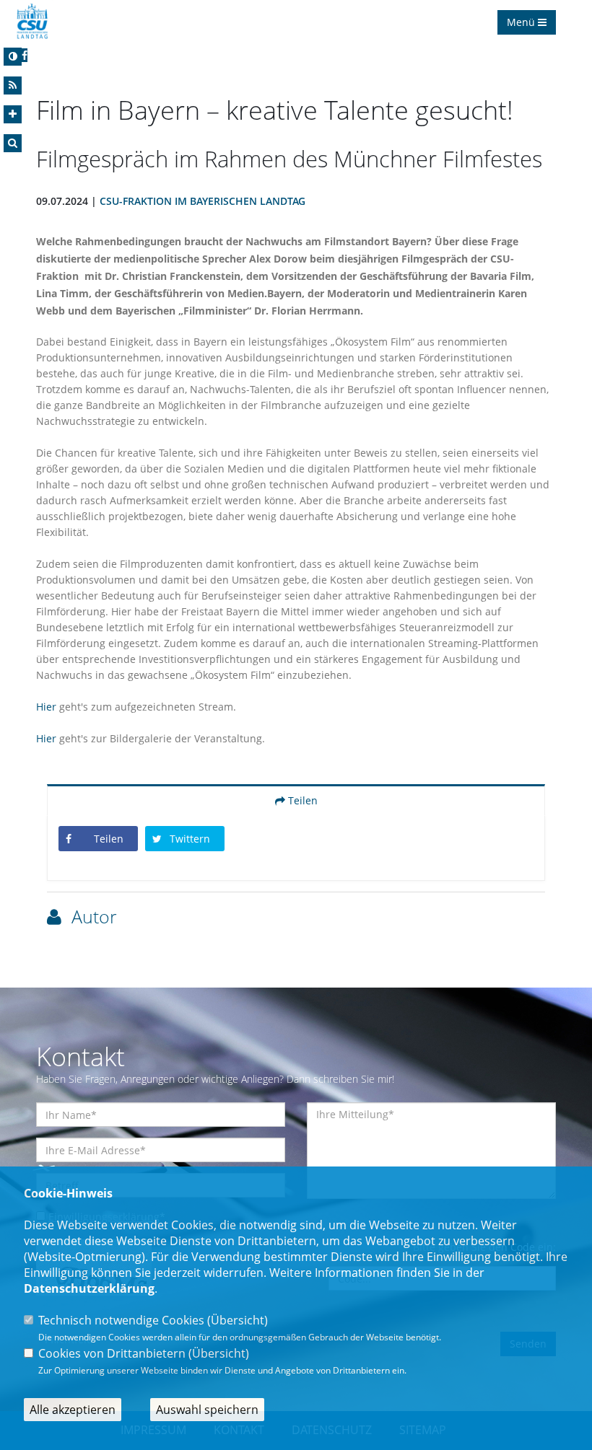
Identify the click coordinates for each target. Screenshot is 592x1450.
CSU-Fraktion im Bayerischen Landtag (202, 201)
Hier (47, 706)
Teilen (301, 800)
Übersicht (237, 1320)
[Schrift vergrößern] (13, 114)
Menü (522, 22)
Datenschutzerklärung (89, 1288)
